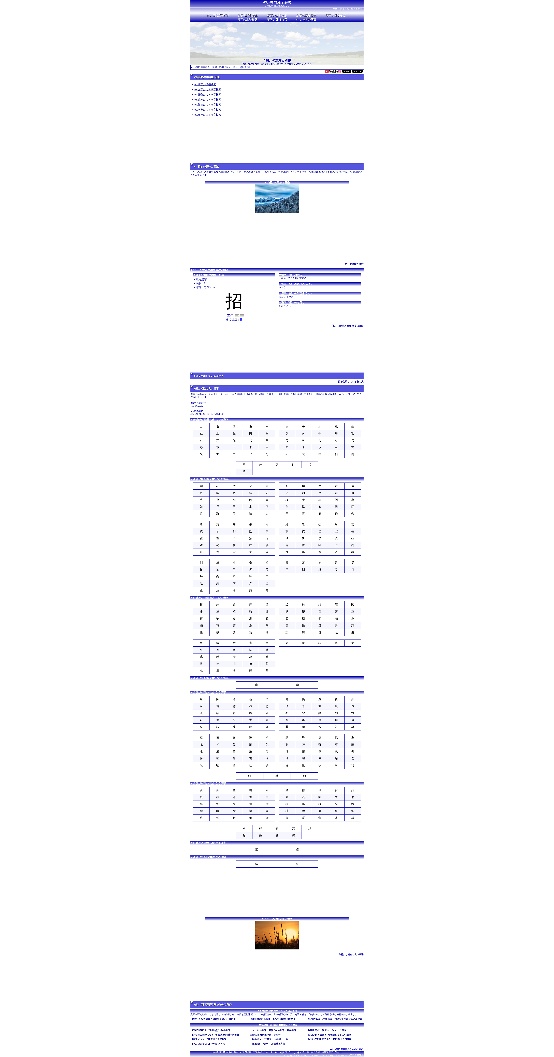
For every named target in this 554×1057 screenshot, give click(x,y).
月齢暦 (277, 1039)
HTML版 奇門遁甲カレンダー (265, 1035)
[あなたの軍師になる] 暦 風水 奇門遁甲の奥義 (215, 1035)
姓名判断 (217, 1052)
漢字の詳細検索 (247, 15)
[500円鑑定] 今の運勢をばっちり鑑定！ (212, 1030)
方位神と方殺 (278, 1043)
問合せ (338, 1052)
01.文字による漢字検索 (207, 89)
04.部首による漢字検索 (207, 104)
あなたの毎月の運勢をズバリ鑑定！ (217, 1019)
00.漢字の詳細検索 (205, 84)
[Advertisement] (277, 141)
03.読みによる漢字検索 (207, 99)
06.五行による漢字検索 (207, 114)
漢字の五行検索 (277, 19)
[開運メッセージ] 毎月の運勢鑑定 (209, 1039)
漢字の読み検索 (306, 15)
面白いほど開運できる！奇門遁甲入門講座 (329, 1039)
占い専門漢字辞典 (277, 2)
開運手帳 (257, 1052)
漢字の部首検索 (336, 15)
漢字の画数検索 (277, 15)
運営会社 (315, 1052)
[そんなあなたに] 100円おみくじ (208, 1043)
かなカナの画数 (306, 19)
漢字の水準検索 (247, 19)
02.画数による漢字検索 (207, 94)
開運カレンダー (260, 1043)
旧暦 (286, 1039)
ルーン (277, 1052)
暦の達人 (256, 1039)
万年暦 (267, 1039)
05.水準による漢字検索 (207, 109)
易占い (237, 1052)
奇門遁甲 (246, 1052)
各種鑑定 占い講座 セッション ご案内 (327, 1030)
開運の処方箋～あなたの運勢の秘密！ (276, 1019)
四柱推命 (227, 1052)
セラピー (287, 1052)
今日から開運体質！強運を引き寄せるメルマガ (338, 1019)
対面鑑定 (291, 1030)
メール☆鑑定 (259, 1030)
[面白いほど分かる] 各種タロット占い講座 (329, 1035)
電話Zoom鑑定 (276, 1030)
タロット (268, 1052)
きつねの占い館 (301, 1052)
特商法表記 (327, 1052)
